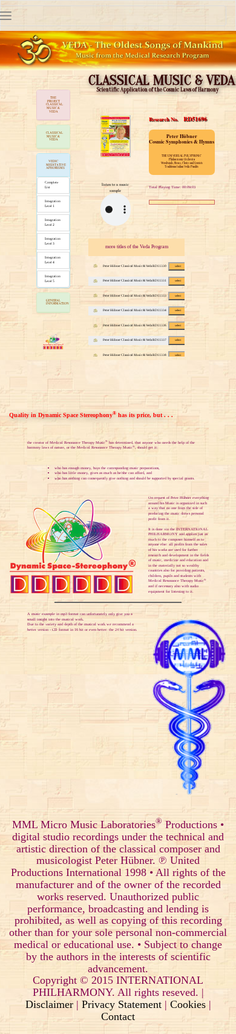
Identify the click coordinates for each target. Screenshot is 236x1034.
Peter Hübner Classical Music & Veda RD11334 (141, 310)
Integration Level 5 (53, 278)
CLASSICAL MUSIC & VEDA (54, 136)
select (178, 266)
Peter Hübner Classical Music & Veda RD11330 (141, 266)
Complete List (51, 184)
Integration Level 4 (53, 259)
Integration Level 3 (53, 241)
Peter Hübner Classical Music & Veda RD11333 (141, 295)
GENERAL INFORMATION (57, 302)
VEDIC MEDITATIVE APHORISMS (56, 164)
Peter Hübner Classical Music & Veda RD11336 (141, 325)
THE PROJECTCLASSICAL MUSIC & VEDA (54, 104)
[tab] (53, 105)
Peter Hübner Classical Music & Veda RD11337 (141, 339)
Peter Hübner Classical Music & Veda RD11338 (141, 355)
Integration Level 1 (53, 203)
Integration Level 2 (53, 222)
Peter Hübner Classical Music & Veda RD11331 (141, 280)
